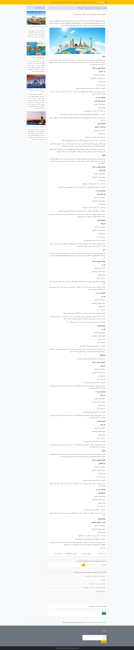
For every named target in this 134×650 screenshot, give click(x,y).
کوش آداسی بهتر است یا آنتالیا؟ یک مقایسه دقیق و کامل (37, 58)
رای (83, 565)
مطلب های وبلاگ (91, 2)
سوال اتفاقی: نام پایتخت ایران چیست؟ (97, 606)
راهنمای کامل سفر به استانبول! (38, 127)
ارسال (104, 613)
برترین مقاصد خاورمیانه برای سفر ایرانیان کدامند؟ (36, 90)
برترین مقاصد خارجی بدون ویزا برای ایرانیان (37, 27)
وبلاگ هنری (61, 2)
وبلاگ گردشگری (69, 2)
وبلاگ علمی (76, 2)
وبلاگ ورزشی (83, 2)
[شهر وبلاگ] (102, 2)
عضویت (104, 641)
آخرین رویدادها (54, 2)
